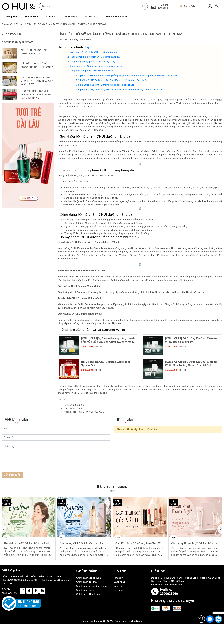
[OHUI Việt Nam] (15, 6)
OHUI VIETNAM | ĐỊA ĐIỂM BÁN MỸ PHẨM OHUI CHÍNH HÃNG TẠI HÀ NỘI (36, 94)
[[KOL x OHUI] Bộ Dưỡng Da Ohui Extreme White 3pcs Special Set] (153, 345)
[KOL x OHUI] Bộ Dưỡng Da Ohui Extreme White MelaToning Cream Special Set (121, 89)
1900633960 (169, 593)
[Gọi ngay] (201, 619)
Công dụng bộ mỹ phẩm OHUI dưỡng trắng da (94, 61)
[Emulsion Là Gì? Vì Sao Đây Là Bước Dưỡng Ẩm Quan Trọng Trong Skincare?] (28, 517)
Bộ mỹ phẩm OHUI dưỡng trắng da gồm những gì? (96, 66)
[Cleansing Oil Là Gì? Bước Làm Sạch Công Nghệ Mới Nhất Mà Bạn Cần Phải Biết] (84, 517)
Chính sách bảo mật (86, 581)
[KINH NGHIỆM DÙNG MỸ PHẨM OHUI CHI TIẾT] (10, 53)
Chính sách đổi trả (85, 590)
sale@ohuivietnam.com (170, 584)
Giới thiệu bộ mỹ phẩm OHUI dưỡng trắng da (93, 52)
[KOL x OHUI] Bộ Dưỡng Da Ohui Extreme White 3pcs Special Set (114, 80)
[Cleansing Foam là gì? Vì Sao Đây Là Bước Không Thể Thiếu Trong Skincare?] (195, 517)
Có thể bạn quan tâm (17, 42)
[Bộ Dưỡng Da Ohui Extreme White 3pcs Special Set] (69, 369)
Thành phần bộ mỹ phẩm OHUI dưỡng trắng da (95, 56)
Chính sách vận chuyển (88, 577)
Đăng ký (118, 586)
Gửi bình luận (12, 474)
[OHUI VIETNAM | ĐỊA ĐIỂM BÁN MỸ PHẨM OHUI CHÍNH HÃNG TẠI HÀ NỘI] (10, 94)
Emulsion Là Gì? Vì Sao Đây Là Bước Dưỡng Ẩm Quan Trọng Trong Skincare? (27, 543)
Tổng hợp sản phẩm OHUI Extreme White (91, 70)
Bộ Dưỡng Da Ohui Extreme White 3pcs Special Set (107, 84)
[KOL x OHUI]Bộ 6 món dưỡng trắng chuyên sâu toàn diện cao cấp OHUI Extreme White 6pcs (128, 75)
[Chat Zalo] (218, 619)
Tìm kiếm (118, 577)
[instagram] (22, 591)
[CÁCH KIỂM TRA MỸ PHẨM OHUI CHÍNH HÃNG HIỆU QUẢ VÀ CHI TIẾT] (10, 81)
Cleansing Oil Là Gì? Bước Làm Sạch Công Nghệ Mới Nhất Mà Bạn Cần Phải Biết (84, 543)
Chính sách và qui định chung (91, 586)
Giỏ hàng (118, 590)
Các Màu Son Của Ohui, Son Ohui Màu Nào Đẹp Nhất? (139, 543)
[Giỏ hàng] (217, 6)
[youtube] (42, 591)
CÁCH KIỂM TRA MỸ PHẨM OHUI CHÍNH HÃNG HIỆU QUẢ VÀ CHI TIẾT (37, 81)
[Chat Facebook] (210, 619)
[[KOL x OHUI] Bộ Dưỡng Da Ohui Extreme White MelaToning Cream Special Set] (153, 369)
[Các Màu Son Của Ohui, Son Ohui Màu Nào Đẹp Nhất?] (140, 517)
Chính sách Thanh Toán (88, 594)
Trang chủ (7, 24)
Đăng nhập (119, 581)
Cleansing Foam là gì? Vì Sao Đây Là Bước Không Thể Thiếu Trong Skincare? (194, 543)
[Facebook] (36, 591)
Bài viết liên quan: (112, 486)
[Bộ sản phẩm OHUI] (28, 155)
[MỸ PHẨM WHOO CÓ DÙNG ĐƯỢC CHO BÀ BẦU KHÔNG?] (10, 67)
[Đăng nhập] (210, 6)
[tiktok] (29, 591)
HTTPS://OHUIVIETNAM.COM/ (88, 411)
